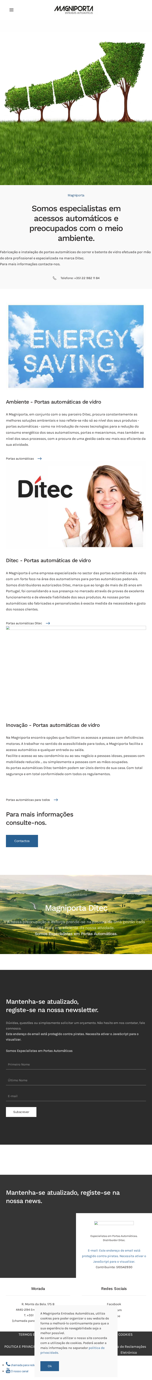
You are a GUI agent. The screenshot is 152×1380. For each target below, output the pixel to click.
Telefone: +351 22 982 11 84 (80, 278)
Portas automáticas (20, 458)
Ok (50, 1366)
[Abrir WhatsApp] (142, 1370)
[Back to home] (76, 10)
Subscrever (21, 1112)
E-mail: (114, 1256)
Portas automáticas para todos (28, 800)
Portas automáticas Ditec (24, 623)
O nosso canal (19, 1371)
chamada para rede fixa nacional (30, 1365)
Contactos (22, 841)
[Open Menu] (11, 10)
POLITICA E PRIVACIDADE (23, 1346)
